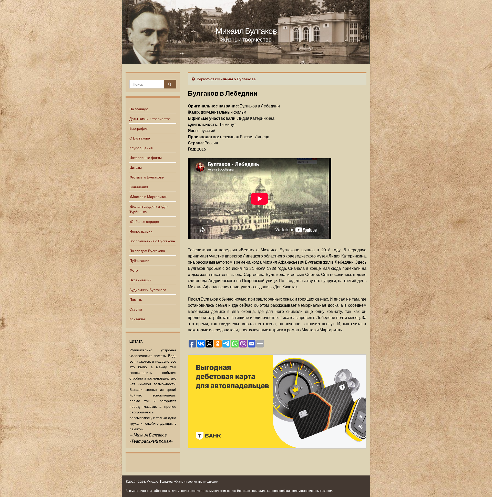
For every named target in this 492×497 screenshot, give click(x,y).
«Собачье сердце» (144, 221)
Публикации (139, 260)
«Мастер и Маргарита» (148, 196)
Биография (138, 128)
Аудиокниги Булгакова (147, 289)
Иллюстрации (140, 231)
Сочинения (138, 187)
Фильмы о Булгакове (146, 177)
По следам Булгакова (147, 250)
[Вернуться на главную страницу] (246, 32)
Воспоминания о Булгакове (152, 241)
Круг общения (141, 148)
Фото (133, 270)
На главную (139, 109)
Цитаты (135, 167)
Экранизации (140, 280)
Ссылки (135, 309)
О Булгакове (139, 138)
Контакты (137, 319)
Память (135, 299)
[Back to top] (480, 485)
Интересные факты (145, 157)
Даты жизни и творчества (150, 118)
